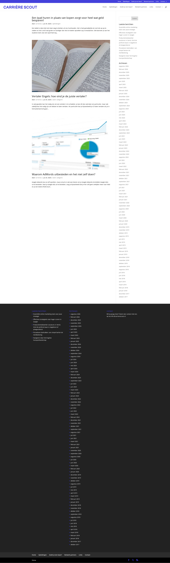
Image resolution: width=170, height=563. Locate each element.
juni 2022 (122, 163)
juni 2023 (122, 139)
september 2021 (124, 181)
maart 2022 (122, 166)
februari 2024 (123, 127)
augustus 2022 (124, 157)
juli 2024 (122, 112)
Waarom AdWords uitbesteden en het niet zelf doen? (63, 174)
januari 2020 (123, 224)
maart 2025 (122, 87)
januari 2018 (123, 291)
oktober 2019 (123, 233)
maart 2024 (122, 124)
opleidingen (57, 24)
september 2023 (124, 133)
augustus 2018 (124, 269)
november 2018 (124, 260)
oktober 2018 (123, 263)
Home (119, 1)
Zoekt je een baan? (136, 1)
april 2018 (122, 282)
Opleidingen (126, 1)
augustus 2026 (124, 66)
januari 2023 (123, 148)
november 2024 (124, 99)
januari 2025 (123, 93)
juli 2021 (122, 187)
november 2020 (124, 203)
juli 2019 (122, 239)
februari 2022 (123, 169)
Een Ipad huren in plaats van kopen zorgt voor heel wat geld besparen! (68, 19)
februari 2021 (123, 197)
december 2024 (124, 96)
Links (157, 1)
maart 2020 (122, 218)
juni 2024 (122, 115)
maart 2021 (122, 194)
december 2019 (124, 227)
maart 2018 (122, 285)
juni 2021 (122, 191)
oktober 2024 (123, 103)
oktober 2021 (123, 178)
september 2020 (124, 206)
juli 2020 (122, 212)
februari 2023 (123, 145)
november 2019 (124, 230)
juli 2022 (122, 160)
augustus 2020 (124, 209)
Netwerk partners (149, 1)
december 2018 (124, 257)
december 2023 (124, 130)
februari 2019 (123, 251)
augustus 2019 (124, 236)
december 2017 (124, 294)
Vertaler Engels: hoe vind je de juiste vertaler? (59, 96)
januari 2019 (123, 254)
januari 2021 (123, 200)
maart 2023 (122, 142)
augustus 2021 (124, 184)
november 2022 (124, 154)
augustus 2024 (124, 109)
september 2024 (124, 106)
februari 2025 (123, 90)
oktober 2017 (123, 297)
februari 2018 (123, 288)
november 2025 (124, 75)
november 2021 (124, 175)
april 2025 (122, 84)
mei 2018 (122, 278)
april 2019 (122, 245)
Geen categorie (58, 100)
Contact (163, 1)
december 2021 (124, 172)
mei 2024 (122, 118)
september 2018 (124, 266)
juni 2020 (122, 215)
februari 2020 (123, 221)
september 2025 (124, 78)
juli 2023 (122, 136)
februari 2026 (123, 69)
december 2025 (124, 72)
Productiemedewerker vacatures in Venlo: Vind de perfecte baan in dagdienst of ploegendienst (47, 327)
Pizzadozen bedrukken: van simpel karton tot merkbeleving (128, 50)
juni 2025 (122, 81)
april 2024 (122, 121)
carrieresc (38, 24)
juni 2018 (122, 275)
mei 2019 (122, 242)
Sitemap (34, 560)
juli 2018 (122, 272)
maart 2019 (122, 248)
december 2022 (124, 151)
